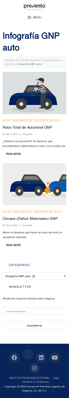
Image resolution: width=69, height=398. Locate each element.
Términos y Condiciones (35, 381)
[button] (34, 17)
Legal (56, 378)
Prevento (28, 134)
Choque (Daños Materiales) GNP (30, 218)
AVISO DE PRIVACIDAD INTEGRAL (29, 378)
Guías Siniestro (22, 120)
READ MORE (13, 154)
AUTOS (7, 120)
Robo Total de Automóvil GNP (27, 127)
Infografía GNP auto (47, 120)
